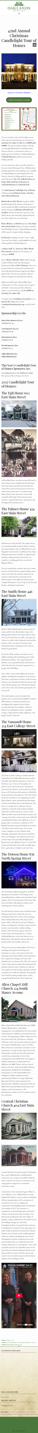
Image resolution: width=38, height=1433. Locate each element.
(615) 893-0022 (10, 1340)
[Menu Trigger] (34, 45)
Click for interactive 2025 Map (19, 100)
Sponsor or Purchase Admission (19, 93)
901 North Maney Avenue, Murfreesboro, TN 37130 (21, 1342)
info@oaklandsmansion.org (14, 1344)
